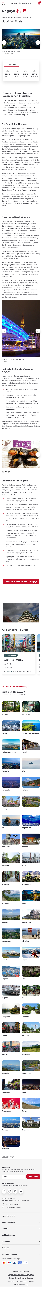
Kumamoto (26, 884)
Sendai (5, 1054)
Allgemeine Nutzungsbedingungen (21, 1281)
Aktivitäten (6, 1248)
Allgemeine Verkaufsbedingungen (21, 1275)
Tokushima (6, 1111)
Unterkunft (6, 1241)
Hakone (25, 790)
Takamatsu (26, 1073)
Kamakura (6, 847)
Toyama (5, 1130)
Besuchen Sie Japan (9, 1254)
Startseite (5, 1157)
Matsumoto (26, 922)
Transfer (5, 1229)
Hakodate (6, 790)
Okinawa (25, 1016)
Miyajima (25, 941)
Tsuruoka (25, 1130)
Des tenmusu (8, 472)
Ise (3, 828)
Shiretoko (26, 1054)
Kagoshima (26, 828)
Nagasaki (5, 979)
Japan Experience (8, 1216)
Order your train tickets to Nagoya (21, 582)
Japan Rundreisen (8, 1222)
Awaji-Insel (26, 714)
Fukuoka (5, 771)
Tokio (24, 1092)
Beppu (4, 733)
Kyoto (24, 903)
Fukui (24, 752)
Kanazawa (26, 847)
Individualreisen (10, 655)
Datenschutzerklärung (17, 1278)
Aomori (5, 714)
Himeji (4, 809)
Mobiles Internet (8, 1235)
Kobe (24, 865)
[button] (16, 45)
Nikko (24, 998)
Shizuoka (5, 1073)
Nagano (25, 960)
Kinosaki (5, 865)
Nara (24, 979)
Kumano (5, 903)
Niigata (5, 998)
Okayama (6, 1016)
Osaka (4, 1035)
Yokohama (6, 1149)
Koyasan (5, 884)
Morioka (5, 960)
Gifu (23, 771)
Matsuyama (6, 941)
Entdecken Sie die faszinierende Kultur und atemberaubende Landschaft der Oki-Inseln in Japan (31, 733)
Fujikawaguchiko (9, 752)
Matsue (5, 922)
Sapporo (25, 1035)
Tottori (24, 1111)
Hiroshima (26, 809)
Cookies (30, 1278)
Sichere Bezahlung (21, 1284)
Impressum (24, 1271)
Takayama (6, 1092)
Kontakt (16, 1271)
